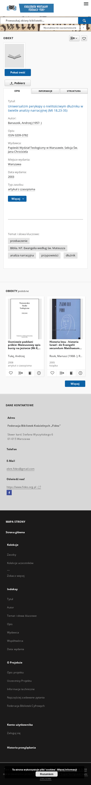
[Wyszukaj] (84, 20)
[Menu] (86, 3)
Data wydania (15, 649)
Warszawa (14, 164)
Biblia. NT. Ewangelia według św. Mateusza (37, 248)
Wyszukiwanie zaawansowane (60, 27)
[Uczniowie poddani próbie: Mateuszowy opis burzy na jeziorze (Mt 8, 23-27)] (25, 319)
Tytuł (10, 599)
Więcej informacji (67, 769)
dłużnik (70, 255)
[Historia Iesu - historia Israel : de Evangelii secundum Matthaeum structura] (66, 319)
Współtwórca (15, 641)
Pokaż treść (17, 72)
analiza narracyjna (22, 255)
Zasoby (11, 555)
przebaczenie (18, 241)
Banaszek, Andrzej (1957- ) (25, 123)
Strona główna (15, 532)
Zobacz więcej (16, 576)
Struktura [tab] (74, 91)
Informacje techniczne (21, 689)
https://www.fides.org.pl (22, 487)
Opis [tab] (17, 91)
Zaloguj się (14, 733)
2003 (11, 177)
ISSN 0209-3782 (18, 135)
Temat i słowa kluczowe (22, 616)
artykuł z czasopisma (21, 189)
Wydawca (13, 632)
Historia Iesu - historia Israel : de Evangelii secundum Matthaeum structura (64, 345)
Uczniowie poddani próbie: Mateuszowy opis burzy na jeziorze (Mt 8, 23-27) (24, 345)
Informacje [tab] (45, 91)
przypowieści (49, 255)
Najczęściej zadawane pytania (26, 697)
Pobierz (19, 83)
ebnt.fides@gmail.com (20, 469)
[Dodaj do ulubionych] (84, 38)
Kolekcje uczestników (20, 563)
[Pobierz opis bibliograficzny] (20, 373)
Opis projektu (15, 672)
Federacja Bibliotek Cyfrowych (26, 706)
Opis (10, 624)
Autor (10, 607)
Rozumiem (46, 774)
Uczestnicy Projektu (19, 681)
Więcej (75, 384)
